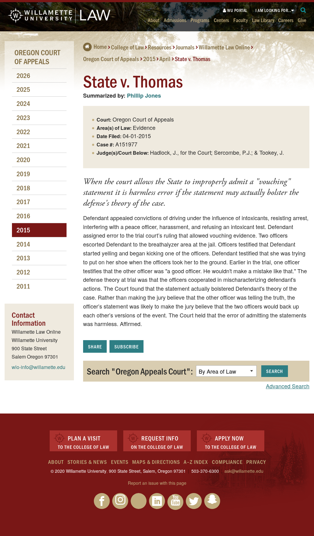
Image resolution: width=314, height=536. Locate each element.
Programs (199, 19)
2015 (149, 58)
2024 (23, 103)
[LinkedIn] (157, 501)
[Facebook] (102, 501)
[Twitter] (194, 501)
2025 (23, 89)
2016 (23, 215)
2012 (23, 271)
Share (95, 346)
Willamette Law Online (224, 47)
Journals (185, 47)
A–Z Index (196, 461)
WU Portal (236, 10)
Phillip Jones (144, 95)
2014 (23, 243)
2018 (23, 187)
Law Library (263, 19)
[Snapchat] (212, 501)
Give (302, 19)
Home (100, 46)
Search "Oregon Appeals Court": (140, 371)
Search (274, 371)
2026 (23, 75)
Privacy (256, 461)
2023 (23, 117)
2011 (23, 286)
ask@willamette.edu (243, 471)
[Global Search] (303, 10)
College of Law (127, 47)
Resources (159, 47)
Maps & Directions (156, 461)
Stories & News (87, 461)
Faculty (240, 19)
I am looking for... (273, 10)
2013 (23, 257)
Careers (285, 19)
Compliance (227, 461)
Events (119, 461)
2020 (23, 159)
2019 (23, 173)
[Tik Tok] (139, 501)
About (153, 19)
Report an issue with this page (157, 483)
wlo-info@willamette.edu (38, 367)
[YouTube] (175, 502)
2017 (23, 201)
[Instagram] (120, 501)
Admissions (175, 19)
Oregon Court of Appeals (111, 58)
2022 (23, 131)
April (164, 58)
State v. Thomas (192, 58)
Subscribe (126, 346)
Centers (221, 19)
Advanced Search (287, 386)
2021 (23, 145)
